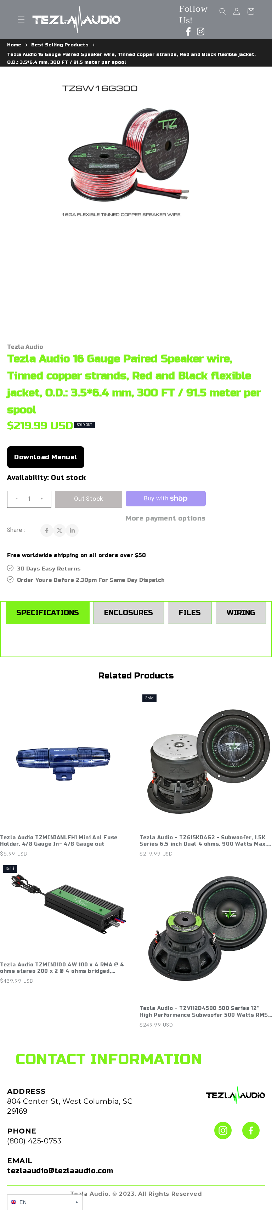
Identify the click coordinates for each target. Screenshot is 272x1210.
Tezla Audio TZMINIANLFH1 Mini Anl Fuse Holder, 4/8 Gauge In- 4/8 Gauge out (59, 841)
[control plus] (44, 499)
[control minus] (14, 499)
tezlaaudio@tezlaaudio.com (60, 1170)
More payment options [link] (166, 518)
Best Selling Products (60, 45)
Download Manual (45, 457)
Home (14, 45)
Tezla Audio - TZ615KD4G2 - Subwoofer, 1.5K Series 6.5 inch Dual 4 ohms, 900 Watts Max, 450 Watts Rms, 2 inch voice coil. (203, 841)
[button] (21, 19)
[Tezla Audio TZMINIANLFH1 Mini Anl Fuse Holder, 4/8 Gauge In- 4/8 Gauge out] (66, 761)
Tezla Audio (25, 346)
